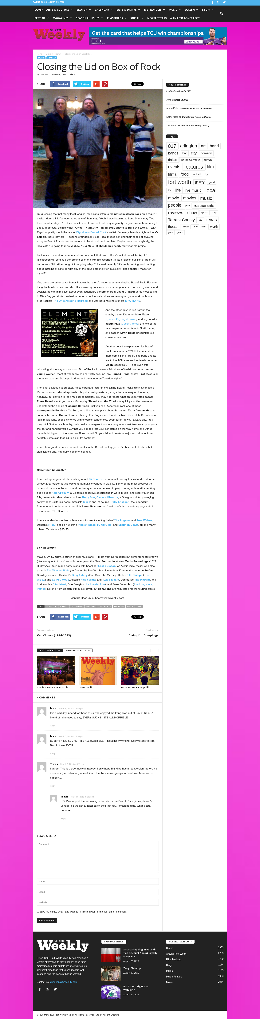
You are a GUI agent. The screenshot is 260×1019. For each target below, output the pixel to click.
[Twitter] (224, 3)
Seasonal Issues (88, 18)
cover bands (77, 606)
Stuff (206, 9)
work (204, 227)
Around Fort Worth (176, 953)
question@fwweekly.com (63, 982)
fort (207, 174)
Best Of (39, 18)
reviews (175, 212)
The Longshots (143, 584)
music (130, 606)
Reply (52, 726)
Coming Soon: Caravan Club (53, 687)
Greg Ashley (80, 575)
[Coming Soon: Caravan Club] (56, 670)
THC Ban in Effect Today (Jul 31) (192, 125)
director (208, 159)
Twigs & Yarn (110, 579)
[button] (221, 14)
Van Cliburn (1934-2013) (54, 635)
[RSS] (218, 3)
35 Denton (95, 479)
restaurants (204, 205)
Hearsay (52, 58)
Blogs (169, 965)
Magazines (61, 18)
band (214, 146)
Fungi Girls (104, 524)
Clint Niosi (59, 584)
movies (189, 198)
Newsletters (157, 18)
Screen (190, 9)
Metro (169, 982)
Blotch (82, 9)
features (90, 606)
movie (173, 198)
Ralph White (88, 579)
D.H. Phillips (134, 575)
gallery (200, 182)
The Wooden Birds (58, 570)
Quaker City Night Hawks (121, 319)
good (212, 182)
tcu (200, 219)
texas (211, 219)
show (192, 212)
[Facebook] (212, 3)
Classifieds (115, 18)
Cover (38, 9)
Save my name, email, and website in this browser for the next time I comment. (83, 911)
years (180, 232)
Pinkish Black (87, 524)
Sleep (86, 501)
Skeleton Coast (128, 524)
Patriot (41, 588)
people (174, 205)
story (214, 212)
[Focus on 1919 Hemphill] (140, 670)
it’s (169, 190)
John (168, 100)
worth (214, 226)
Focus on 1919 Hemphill (135, 687)
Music (173, 9)
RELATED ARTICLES (50, 650)
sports (204, 212)
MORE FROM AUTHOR (78, 650)
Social (135, 18)
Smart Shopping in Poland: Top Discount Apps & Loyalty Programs (140, 953)
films (172, 174)
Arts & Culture (57, 9)
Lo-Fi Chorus (60, 579)
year (170, 232)
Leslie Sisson (107, 565)
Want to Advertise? (185, 18)
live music (119, 606)
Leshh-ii (170, 91)
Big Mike (64, 606)
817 (172, 146)
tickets (186, 227)
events (174, 166)
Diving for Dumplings (143, 635)
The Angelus (122, 520)
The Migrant (142, 579)
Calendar (102, 9)
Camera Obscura (107, 497)
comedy (206, 153)
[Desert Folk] (98, 670)
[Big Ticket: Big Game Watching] (110, 992)
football (197, 174)
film (210, 166)
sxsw (139, 606)
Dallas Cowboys (190, 159)
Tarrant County (181, 220)
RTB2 (51, 524)
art (203, 146)
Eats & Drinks (126, 9)
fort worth (105, 606)
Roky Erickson (120, 501)
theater (173, 227)
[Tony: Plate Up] (110, 973)
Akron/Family (60, 492)
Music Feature (174, 976)
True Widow (144, 520)
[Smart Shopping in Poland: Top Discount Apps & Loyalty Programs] (110, 955)
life (178, 190)
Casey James (130, 323)
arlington (188, 145)
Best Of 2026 (184, 91)
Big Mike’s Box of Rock (91, 232)
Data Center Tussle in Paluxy (197, 108)
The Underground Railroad (70, 300)
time (195, 226)
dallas (172, 160)
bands (173, 153)
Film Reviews (173, 959)
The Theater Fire (94, 584)
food (185, 174)
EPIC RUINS (132, 300)
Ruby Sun (88, 497)
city (194, 153)
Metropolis (152, 9)
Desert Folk (85, 687)
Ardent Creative (111, 1014)
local (210, 190)
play (187, 205)
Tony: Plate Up (132, 968)
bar (184, 153)
